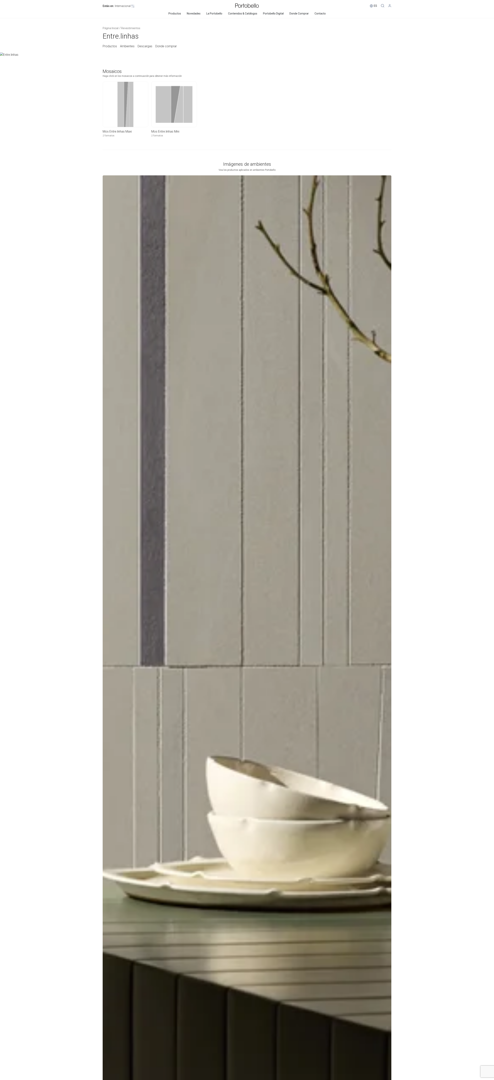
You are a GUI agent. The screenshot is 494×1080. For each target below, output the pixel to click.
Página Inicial (110, 28)
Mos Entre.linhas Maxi (117, 131)
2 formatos (108, 135)
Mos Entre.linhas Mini (165, 131)
